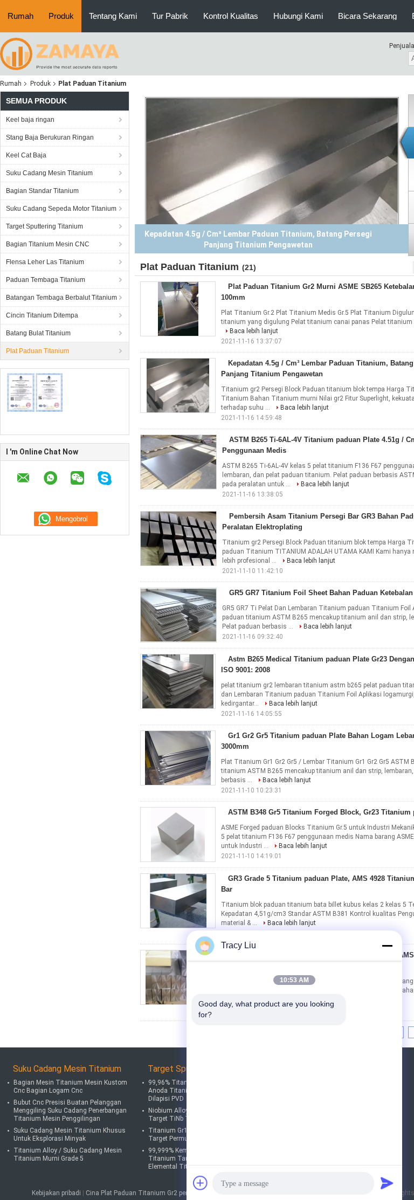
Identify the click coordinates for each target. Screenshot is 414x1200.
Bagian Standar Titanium (42, 191)
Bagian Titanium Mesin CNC (47, 244)
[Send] (387, 1183)
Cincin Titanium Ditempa (42, 315)
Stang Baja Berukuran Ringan (50, 137)
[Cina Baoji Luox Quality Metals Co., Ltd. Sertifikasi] (35, 392)
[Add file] (200, 1183)
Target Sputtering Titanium (44, 226)
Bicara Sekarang (367, 16)
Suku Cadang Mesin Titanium (49, 173)
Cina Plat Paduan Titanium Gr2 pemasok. (147, 1193)
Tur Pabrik (170, 15)
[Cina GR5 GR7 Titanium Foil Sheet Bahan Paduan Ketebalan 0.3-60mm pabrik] (178, 615)
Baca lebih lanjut (254, 331)
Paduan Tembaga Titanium (45, 280)
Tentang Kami (113, 15)
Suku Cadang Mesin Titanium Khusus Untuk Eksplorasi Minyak (69, 1134)
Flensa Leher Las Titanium (45, 262)
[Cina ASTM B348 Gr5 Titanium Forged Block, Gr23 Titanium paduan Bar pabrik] (178, 834)
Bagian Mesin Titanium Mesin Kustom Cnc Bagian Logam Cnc (70, 1086)
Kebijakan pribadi (56, 1193)
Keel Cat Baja (26, 155)
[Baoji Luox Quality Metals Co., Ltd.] (59, 53)
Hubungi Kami (298, 15)
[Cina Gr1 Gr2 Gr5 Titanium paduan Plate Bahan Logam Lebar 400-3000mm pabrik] (178, 757)
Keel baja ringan (30, 119)
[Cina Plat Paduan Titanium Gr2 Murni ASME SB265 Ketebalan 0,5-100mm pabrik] (178, 308)
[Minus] (387, 945)
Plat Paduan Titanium (37, 351)
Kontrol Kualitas (230, 15)
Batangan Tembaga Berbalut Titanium (61, 297)
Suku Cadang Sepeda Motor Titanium (61, 208)
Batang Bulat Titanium (38, 333)
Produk (61, 15)
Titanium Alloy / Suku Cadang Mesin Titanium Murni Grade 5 (67, 1154)
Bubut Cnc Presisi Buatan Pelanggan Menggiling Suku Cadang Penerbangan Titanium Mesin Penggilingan (70, 1110)
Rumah (20, 15)
